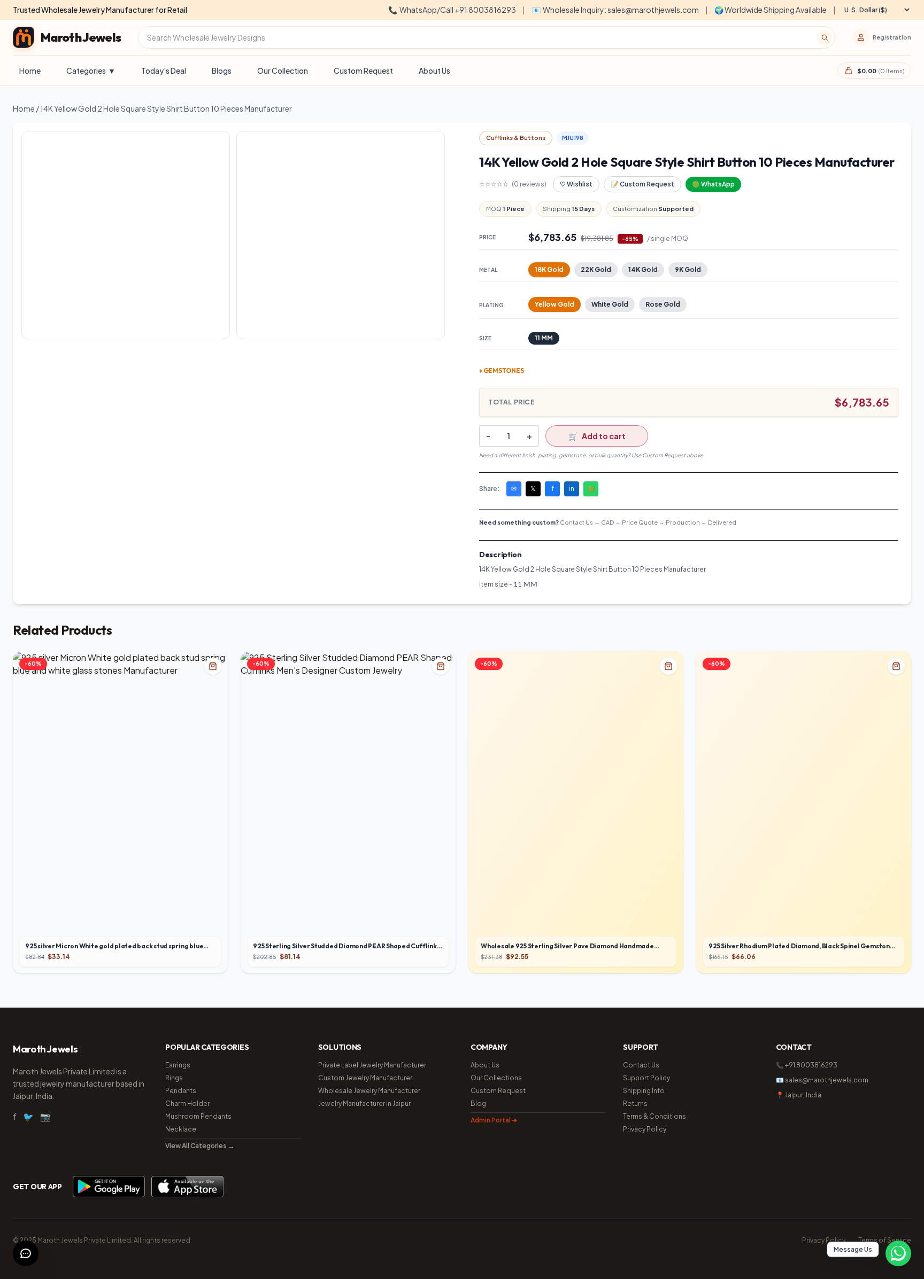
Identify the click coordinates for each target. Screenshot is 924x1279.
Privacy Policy (644, 1129)
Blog (478, 1103)
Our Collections (496, 1078)
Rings (174, 1078)
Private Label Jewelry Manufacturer (372, 1065)
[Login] (860, 37)
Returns (635, 1103)
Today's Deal (163, 70)
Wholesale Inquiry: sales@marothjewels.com (615, 9)
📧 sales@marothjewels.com (822, 1080)
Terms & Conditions (654, 1116)
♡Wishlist (576, 184)
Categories (91, 70)
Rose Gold (662, 304)
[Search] (824, 37)
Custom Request (363, 70)
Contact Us (641, 1065)
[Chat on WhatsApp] (898, 1253)
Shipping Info (644, 1091)
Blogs (222, 70)
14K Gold (643, 270)
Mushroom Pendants (198, 1116)
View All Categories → (199, 1146)
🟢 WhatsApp (713, 184)
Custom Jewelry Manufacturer (365, 1078)
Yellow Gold (554, 304)
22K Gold (596, 270)
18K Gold (549, 270)
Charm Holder (187, 1103)
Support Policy (646, 1078)
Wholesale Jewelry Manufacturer (369, 1091)
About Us (434, 70)
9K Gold (688, 270)
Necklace (180, 1129)
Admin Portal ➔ (494, 1120)
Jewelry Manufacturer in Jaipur (364, 1103)
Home (30, 70)
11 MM (544, 338)
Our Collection (282, 70)
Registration (892, 37)
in (571, 489)
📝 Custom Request (642, 184)
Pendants (180, 1091)
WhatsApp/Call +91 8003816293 (452, 9)
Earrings (177, 1065)
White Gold (609, 304)
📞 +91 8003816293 (806, 1065)
